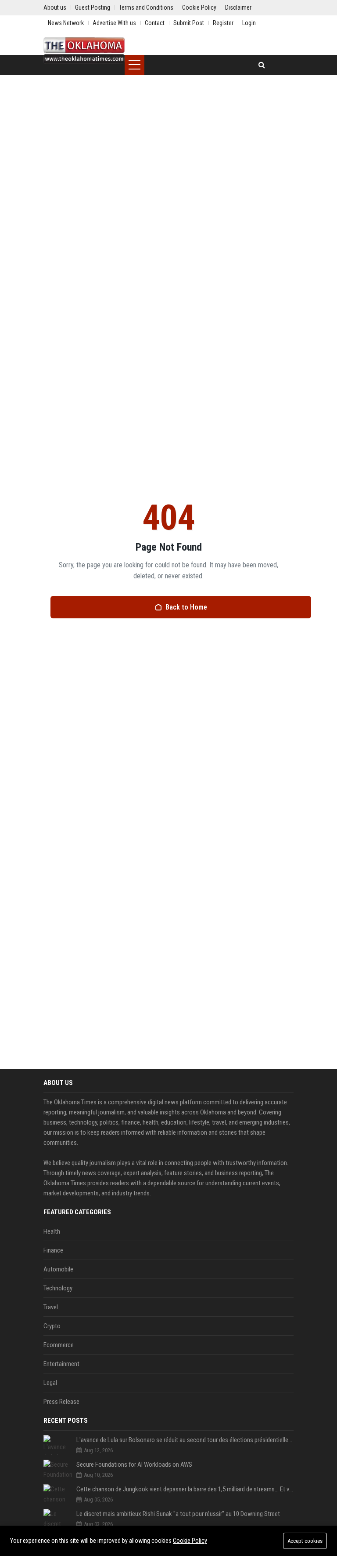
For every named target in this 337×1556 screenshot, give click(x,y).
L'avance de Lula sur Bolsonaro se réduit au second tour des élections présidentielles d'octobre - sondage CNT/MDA (185, 1440)
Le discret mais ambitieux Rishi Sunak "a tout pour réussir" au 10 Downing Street (178, 1514)
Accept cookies (305, 1541)
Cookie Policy (190, 1540)
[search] (261, 65)
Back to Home (186, 607)
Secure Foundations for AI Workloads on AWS (134, 1464)
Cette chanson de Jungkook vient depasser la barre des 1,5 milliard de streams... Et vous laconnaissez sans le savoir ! (185, 1489)
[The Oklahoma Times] (84, 50)
